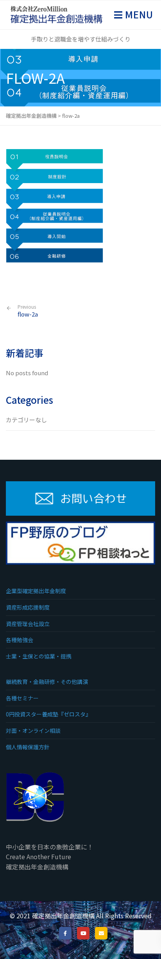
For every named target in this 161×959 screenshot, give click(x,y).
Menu (138, 14)
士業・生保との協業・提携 (39, 656)
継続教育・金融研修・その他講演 (47, 682)
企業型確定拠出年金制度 (36, 591)
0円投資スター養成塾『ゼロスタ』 (48, 714)
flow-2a (28, 311)
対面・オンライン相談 (33, 730)
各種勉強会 (19, 640)
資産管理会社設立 (28, 624)
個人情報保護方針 (28, 747)
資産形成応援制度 (28, 607)
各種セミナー (22, 698)
